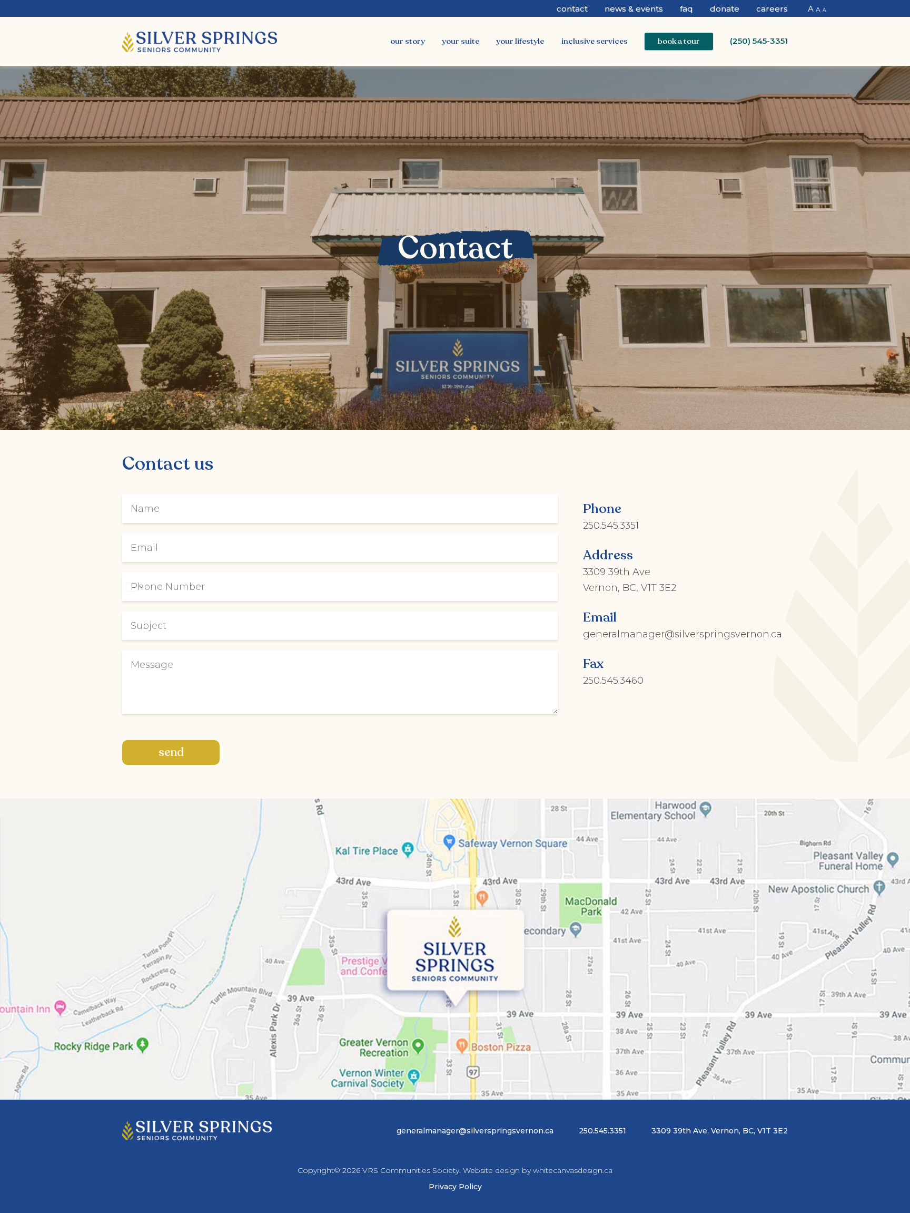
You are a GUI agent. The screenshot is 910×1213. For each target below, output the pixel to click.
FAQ (686, 9)
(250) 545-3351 (759, 41)
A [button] (811, 9)
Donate (724, 9)
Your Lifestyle (520, 41)
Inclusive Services (594, 41)
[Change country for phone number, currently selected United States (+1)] (134, 586)
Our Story (407, 41)
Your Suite (460, 41)
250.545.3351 (611, 525)
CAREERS (772, 9)
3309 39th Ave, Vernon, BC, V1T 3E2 (719, 1131)
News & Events (634, 9)
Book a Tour (679, 41)
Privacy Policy (455, 1186)
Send (171, 752)
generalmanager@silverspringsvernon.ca (682, 634)
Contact (572, 9)
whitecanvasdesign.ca (572, 1170)
